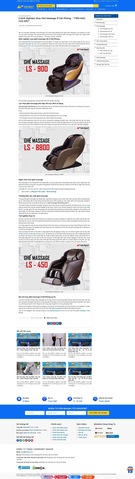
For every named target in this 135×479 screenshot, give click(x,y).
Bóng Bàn (99, 19)
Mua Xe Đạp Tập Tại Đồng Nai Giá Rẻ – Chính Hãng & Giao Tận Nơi (28, 349)
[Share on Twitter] (51, 323)
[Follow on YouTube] (32, 440)
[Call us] (23, 440)
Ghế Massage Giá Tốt (106, 31)
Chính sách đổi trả (58, 432)
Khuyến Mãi (41, 9)
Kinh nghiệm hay (61, 9)
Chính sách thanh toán (60, 430)
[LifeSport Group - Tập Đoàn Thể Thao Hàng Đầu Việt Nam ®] (25, 6)
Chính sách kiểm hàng (59, 427)
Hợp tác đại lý (82, 435)
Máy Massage (100, 57)
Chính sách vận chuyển (60, 435)
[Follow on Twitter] (20, 440)
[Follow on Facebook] (17, 440)
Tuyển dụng (101, 9)
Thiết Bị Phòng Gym (102, 61)
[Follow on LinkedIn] (29, 440)
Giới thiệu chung (83, 427)
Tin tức (50, 9)
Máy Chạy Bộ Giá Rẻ (105, 53)
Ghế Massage (100, 26)
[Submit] (96, 5)
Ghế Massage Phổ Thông (107, 34)
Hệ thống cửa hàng (84, 430)
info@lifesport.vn (27, 452)
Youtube (112, 436)
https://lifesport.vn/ (55, 310)
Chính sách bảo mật (59, 439)
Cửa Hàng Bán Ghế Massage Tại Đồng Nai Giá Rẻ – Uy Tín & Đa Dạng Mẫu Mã (80, 349)
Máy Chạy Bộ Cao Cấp (106, 50)
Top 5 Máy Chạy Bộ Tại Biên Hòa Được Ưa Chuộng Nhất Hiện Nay (54, 377)
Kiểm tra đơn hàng (113, 1)
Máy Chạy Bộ (100, 48)
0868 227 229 (27, 433)
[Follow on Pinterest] (26, 440)
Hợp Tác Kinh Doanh (77, 9)
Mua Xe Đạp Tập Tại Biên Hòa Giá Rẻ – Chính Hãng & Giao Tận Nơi (28, 377)
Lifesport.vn (38, 25)
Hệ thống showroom (25, 16)
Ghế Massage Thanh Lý (106, 36)
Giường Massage (101, 44)
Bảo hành (90, 9)
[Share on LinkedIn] (57, 323)
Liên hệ (80, 432)
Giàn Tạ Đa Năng (101, 41)
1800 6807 (26, 427)
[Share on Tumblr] (60, 323)
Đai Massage (100, 22)
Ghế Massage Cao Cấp (106, 28)
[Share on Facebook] (48, 323)
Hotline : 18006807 (100, 1)
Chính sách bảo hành (59, 437)
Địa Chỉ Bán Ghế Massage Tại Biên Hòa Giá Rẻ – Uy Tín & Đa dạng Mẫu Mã (80, 378)
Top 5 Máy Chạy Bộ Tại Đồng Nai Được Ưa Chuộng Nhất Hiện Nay (54, 349)
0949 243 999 (33, 430)
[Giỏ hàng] (111, 7)
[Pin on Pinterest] (54, 323)
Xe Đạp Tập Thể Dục (102, 64)
